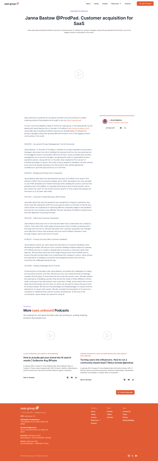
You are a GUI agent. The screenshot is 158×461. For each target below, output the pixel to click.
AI (24, 353)
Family (96, 4)
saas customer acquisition (106, 353)
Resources (115, 4)
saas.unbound (52, 353)
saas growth (42, 353)
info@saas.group (40, 412)
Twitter (109, 414)
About (88, 4)
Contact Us (127, 411)
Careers (105, 4)
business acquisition (87, 353)
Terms (125, 414)
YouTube (110, 417)
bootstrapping (30, 353)
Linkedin (110, 411)
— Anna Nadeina (115, 120)
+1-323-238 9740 (26, 412)
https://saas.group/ (73, 120)
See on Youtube (28, 377)
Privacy (125, 417)
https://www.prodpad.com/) (78, 128)
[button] (79, 74)
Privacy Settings (128, 420)
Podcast (128, 4)
